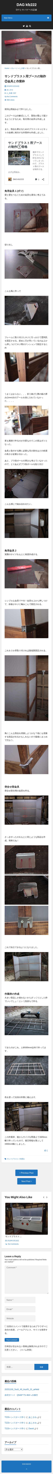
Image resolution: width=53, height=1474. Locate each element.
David (31, 1428)
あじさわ (10, 90)
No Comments (12, 97)
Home (7, 68)
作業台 (22, 1159)
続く (46, 1150)
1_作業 (22, 68)
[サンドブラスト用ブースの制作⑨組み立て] (26, 1219)
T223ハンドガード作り (15, 1417)
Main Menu (8, 18)
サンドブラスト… (13, 1236)
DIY (14, 93)
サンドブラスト (12, 1159)
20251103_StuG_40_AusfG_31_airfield (22, 1389)
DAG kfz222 (27, 5)
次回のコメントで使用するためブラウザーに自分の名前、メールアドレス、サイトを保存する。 (26, 1329)
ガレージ (14, 68)
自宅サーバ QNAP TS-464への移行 (21, 1395)
